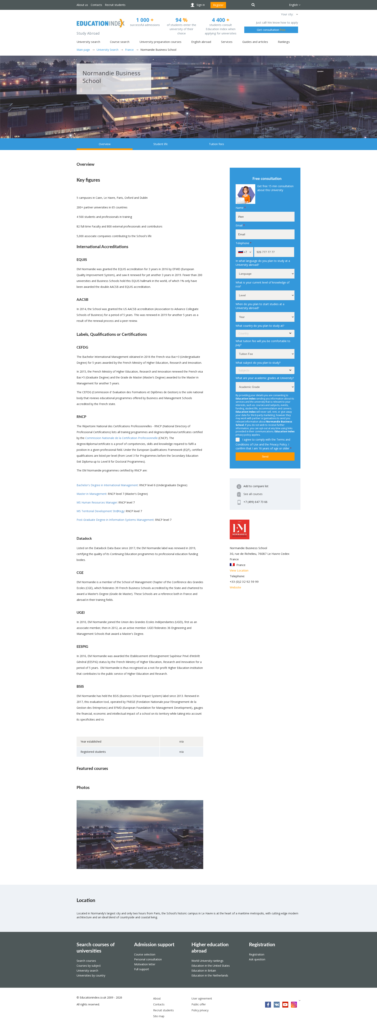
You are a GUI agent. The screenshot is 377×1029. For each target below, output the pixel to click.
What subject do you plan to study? (258, 362)
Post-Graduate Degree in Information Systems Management (115, 520)
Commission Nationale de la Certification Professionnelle (121, 438)
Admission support (154, 944)
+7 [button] (245, 252)
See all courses (253, 494)
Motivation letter (144, 964)
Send (265, 456)
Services (226, 42)
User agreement (201, 998)
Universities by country (91, 975)
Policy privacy (200, 1010)
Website (235, 587)
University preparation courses (160, 42)
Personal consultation (148, 959)
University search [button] (88, 42)
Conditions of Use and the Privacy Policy (261, 444)
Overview (105, 144)
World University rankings (207, 961)
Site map (158, 1016)
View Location (239, 570)
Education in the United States (210, 965)
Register (218, 5)
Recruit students (115, 5)
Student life (160, 144)
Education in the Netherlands (209, 975)
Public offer (198, 1004)
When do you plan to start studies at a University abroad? (260, 306)
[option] (140, 834)
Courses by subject (89, 965)
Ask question (257, 959)
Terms (280, 439)
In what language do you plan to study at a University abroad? (263, 263)
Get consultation (271, 30)
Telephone (244, 243)
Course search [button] (119, 42)
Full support (141, 969)
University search (87, 970)
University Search (107, 50)
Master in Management (91, 494)
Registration (262, 944)
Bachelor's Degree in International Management (107, 485)
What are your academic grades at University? (265, 378)
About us (82, 5)
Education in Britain (203, 970)
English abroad (201, 42)
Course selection (144, 954)
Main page (83, 50)
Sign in (201, 5)
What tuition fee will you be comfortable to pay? (263, 343)
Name (241, 208)
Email (240, 225)
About (157, 998)
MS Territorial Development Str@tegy (100, 511)
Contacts (96, 5)
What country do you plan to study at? (260, 326)
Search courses (86, 961)
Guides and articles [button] (255, 42)
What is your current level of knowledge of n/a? (262, 284)
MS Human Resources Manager (97, 502)
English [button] (294, 5)
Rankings (284, 42)
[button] (296, 14)
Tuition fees (216, 144)
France (129, 50)
